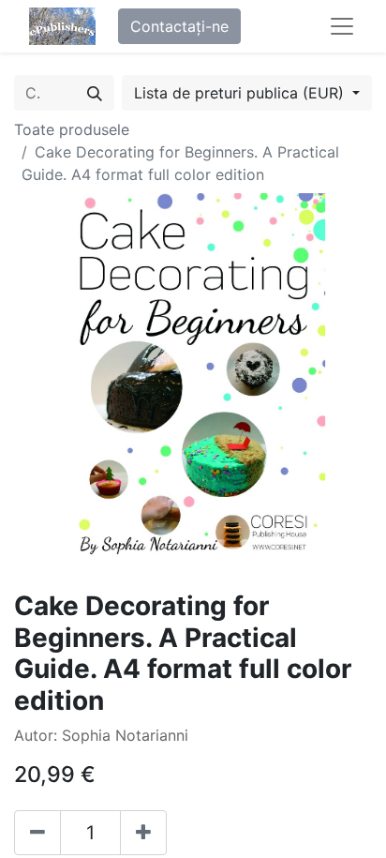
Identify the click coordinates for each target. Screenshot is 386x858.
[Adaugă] (143, 832)
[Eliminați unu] (37, 832)
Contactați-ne (179, 26)
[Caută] (94, 93)
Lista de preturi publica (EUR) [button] (241, 92)
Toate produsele (71, 129)
